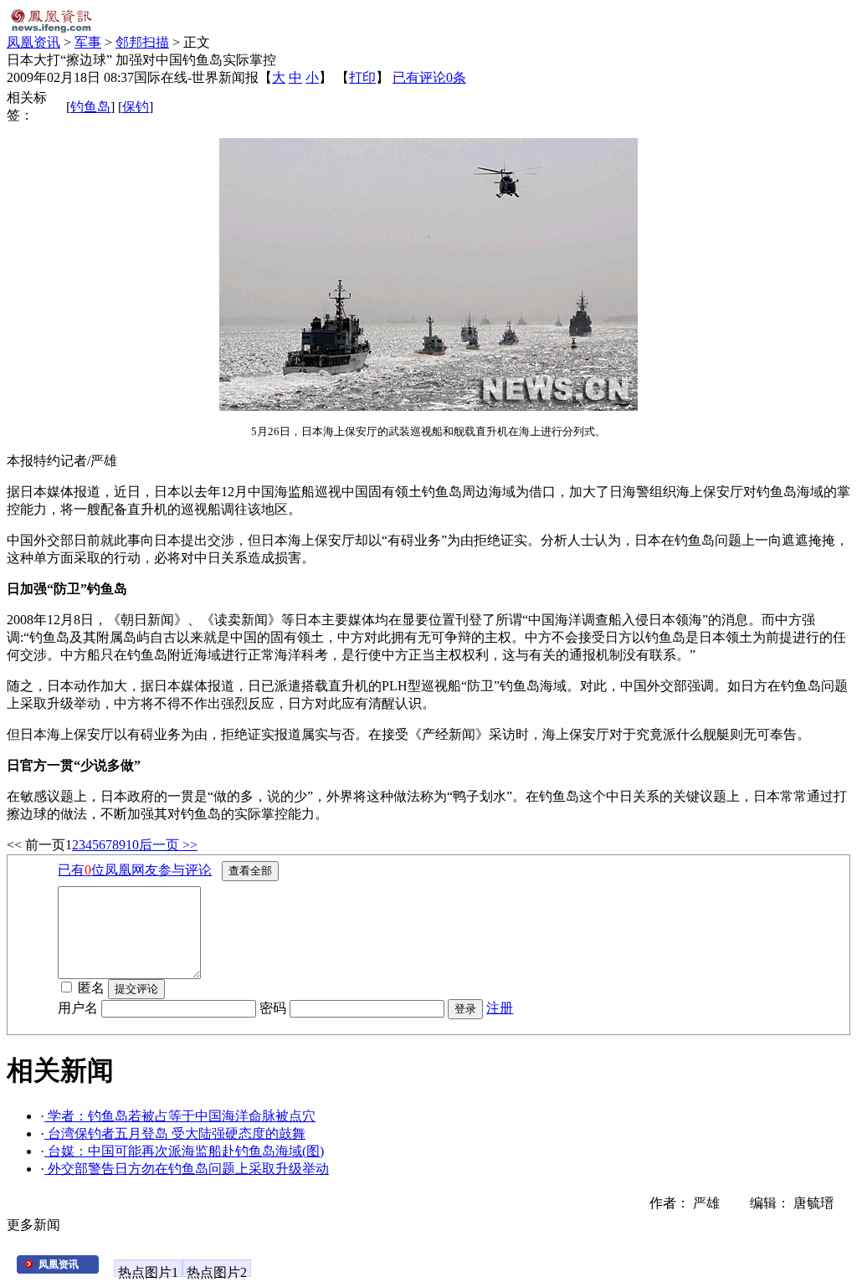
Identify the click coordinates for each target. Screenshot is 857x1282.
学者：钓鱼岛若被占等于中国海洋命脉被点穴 (180, 1116)
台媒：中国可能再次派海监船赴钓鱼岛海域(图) (184, 1151)
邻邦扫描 (142, 42)
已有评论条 (429, 77)
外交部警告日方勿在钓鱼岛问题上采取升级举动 (186, 1168)
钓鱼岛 (90, 107)
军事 (87, 42)
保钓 (135, 107)
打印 (362, 77)
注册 (499, 1008)
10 (132, 845)
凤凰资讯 (33, 42)
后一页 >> (168, 845)
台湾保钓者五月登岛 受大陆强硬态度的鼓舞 (174, 1133)
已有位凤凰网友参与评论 (135, 870)
